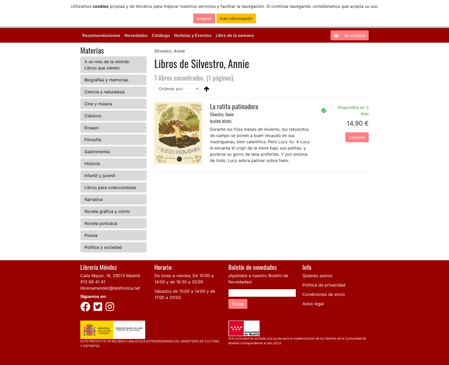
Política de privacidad (323, 285)
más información (236, 18)
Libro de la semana (235, 35)
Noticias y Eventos (193, 35)
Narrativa (93, 199)
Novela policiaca (100, 223)
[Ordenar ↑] (207, 89)
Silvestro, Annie (222, 114)
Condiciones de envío (323, 294)
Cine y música (98, 103)
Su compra (354, 35)
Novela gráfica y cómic (107, 211)
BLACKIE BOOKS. (221, 121)
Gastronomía (97, 151)
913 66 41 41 (92, 281)
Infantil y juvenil (99, 175)
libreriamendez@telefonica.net (110, 288)
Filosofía (92, 139)
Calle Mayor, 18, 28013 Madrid (110, 275)
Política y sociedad (103, 247)
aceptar (204, 18)
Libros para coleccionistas (110, 187)
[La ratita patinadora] (178, 132)
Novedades (136, 35)
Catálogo (161, 35)
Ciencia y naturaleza (104, 91)
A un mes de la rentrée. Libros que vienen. (107, 64)
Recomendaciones (101, 35)
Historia (92, 163)
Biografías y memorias (106, 79)
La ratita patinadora (234, 106)
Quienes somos (317, 275)
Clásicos (92, 115)
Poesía (90, 235)
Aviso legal (313, 303)
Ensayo (91, 127)
